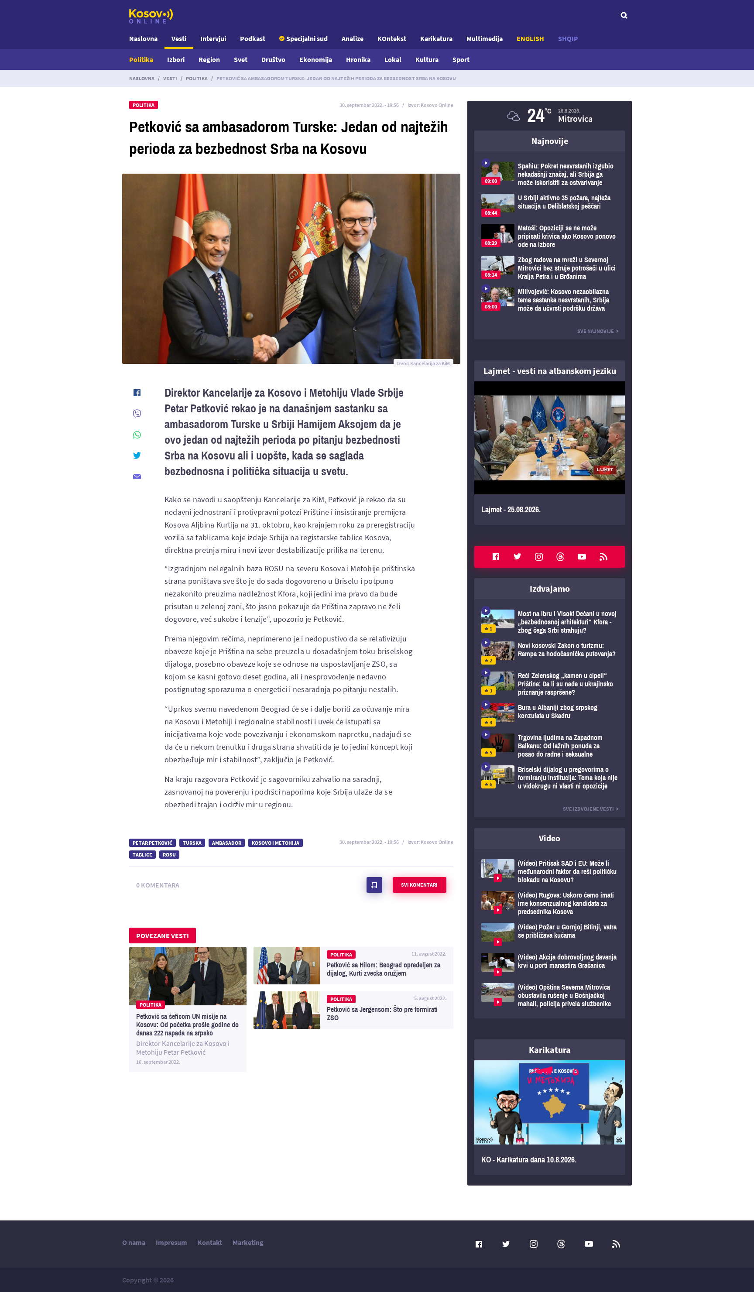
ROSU (169, 854)
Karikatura (436, 38)
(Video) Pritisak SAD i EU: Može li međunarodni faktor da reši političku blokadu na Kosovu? (549, 871)
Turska (192, 843)
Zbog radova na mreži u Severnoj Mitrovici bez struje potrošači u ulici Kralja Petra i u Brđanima (549, 268)
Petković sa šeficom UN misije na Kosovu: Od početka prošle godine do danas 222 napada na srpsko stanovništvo (188, 1009)
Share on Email (137, 476)
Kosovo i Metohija (275, 843)
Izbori (176, 59)
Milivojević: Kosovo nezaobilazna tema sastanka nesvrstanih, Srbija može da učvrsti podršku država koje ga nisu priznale (549, 300)
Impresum (171, 1242)
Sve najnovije (595, 331)
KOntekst (391, 38)
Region (209, 59)
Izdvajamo (550, 588)
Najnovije (549, 140)
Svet (240, 59)
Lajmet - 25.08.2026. (549, 453)
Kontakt (210, 1242)
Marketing (248, 1242)
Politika (141, 59)
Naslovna (143, 38)
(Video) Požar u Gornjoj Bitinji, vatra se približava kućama (549, 934)
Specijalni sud (307, 38)
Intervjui (213, 38)
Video (549, 838)
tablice (142, 854)
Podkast (252, 38)
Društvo (273, 59)
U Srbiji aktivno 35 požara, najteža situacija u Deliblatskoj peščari (549, 205)
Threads (560, 556)
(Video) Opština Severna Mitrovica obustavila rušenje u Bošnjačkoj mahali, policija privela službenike (549, 995)
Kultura (427, 59)
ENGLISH (530, 38)
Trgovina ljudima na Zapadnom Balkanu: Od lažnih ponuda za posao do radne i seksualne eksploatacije (549, 745)
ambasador (226, 843)
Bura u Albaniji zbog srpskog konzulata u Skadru (549, 715)
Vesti (178, 38)
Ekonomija (315, 59)
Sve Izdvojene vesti (588, 808)
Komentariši (374, 885)
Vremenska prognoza (549, 115)
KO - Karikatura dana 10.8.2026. (549, 1117)
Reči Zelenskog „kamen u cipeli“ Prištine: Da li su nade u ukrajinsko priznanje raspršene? (549, 684)
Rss (603, 556)
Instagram (538, 556)
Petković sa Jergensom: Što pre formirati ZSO (353, 1010)
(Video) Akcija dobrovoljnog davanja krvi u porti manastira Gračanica (549, 964)
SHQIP (568, 38)
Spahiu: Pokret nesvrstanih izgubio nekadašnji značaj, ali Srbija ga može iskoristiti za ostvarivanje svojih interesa (549, 174)
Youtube (582, 556)
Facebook (495, 556)
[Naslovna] (151, 16)
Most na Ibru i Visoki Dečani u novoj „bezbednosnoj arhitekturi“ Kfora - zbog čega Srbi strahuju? (549, 622)
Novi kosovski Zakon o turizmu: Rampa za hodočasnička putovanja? (549, 653)
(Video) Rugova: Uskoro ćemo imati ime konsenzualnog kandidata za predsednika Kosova (549, 903)
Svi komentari (419, 884)
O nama (133, 1242)
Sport (461, 59)
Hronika (358, 59)
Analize (352, 38)
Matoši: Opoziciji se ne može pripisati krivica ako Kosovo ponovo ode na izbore (549, 236)
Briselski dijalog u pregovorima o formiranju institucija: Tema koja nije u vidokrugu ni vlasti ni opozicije (549, 777)
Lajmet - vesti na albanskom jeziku (549, 370)
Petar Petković (152, 843)
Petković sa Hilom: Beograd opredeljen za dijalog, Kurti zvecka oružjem (353, 965)
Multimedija (484, 38)
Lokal (392, 59)
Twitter (517, 556)
